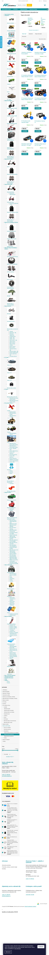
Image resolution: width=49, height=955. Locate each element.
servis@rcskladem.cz (7, 776)
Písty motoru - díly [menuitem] (13, 340)
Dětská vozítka (5, 724)
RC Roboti (6, 719)
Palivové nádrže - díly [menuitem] (14, 351)
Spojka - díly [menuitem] (12, 337)
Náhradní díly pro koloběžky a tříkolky (10, 698)
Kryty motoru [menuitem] (12, 347)
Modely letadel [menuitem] (13, 411)
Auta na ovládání (7, 727)
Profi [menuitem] (11, 576)
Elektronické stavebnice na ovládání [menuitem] (12, 599)
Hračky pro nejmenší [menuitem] (14, 613)
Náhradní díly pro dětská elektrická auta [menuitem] (13, 521)
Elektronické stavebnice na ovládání (11, 732)
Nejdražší (31, 33)
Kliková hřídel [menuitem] (12, 343)
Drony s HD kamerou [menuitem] (14, 450)
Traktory (5, 715)
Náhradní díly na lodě (8, 722)
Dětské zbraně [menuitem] (12, 615)
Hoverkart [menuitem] (12, 483)
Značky (4, 741)
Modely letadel (7, 708)
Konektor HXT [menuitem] (12, 631)
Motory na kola (6, 700)
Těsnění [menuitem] (11, 331)
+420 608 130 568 (30, 894)
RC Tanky (4, 701)
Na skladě (7, 754)
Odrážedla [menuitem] (12, 508)
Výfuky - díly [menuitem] (12, 338)
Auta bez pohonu (7, 729)
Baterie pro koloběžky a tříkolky (9, 696)
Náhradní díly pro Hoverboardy (10, 720)
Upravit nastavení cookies (30, 906)
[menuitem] (6, 9)
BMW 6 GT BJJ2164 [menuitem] (14, 559)
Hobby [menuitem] (11, 577)
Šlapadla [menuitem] (11, 510)
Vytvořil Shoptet (43, 903)
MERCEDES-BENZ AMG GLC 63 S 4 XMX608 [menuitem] (13, 525)
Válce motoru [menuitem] (12, 341)
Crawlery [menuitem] (11, 581)
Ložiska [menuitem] (11, 345)
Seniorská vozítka (6, 695)
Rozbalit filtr (9, 756)
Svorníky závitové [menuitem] (13, 356)
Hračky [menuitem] (11, 579)
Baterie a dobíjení (6, 739)
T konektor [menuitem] (12, 630)
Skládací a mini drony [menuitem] (14, 459)
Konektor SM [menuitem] (12, 628)
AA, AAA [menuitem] (11, 657)
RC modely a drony (6, 705)
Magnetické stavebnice (9, 736)
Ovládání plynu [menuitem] (13, 336)
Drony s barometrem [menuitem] (14, 460)
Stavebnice (6, 731)
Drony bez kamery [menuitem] (13, 454)
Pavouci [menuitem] (11, 472)
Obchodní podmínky (6, 865)
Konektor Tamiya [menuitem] (13, 626)
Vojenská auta (7, 713)
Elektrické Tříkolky (6, 693)
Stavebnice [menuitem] (12, 578)
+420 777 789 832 (6, 774)
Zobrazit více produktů (33, 30)
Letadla (5, 707)
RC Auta (4, 703)
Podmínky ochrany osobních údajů (9, 867)
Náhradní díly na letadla (9, 710)
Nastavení (8, 952)
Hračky (5, 737)
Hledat (29, 5)
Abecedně (24, 36)
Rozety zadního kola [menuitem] (14, 352)
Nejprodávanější (38, 33)
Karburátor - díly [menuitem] (13, 332)
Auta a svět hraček (6, 725)
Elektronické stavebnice (9, 734)
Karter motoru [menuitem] (12, 346)
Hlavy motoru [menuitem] (12, 342)
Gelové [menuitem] (11, 658)
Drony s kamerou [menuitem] (13, 458)
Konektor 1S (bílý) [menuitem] (13, 627)
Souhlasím (40, 946)
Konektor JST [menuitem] (12, 625)
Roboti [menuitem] (11, 473)
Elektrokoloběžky (6, 691)
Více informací (17, 948)
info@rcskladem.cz (6, 896)
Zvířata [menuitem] (11, 470)
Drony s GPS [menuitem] (12, 462)
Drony (5, 717)
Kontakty (4, 868)
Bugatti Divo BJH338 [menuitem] (14, 563)
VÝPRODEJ (5, 689)
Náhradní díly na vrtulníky (9, 712)
